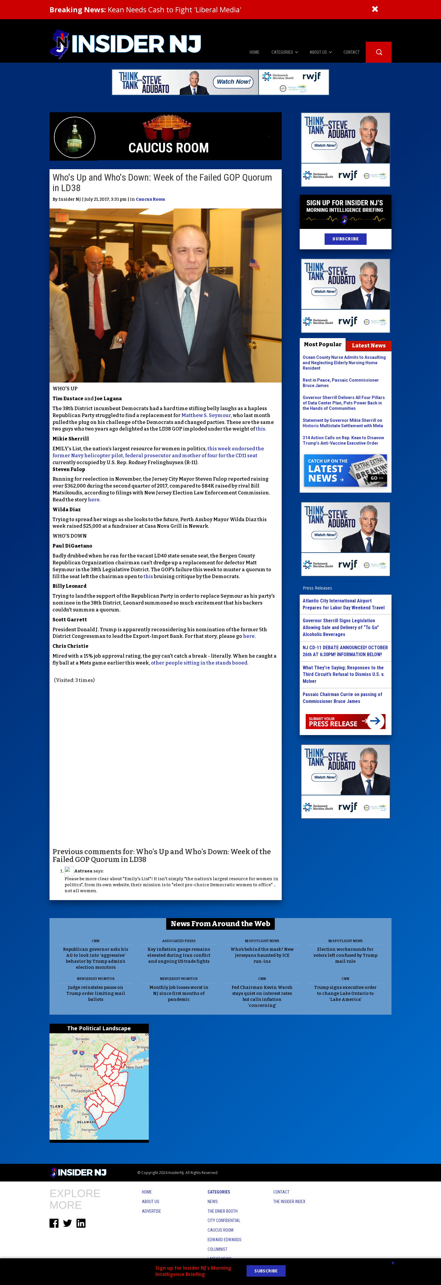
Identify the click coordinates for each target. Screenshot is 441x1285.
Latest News (369, 345)
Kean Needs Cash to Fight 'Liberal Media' (145, 9)
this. (260, 429)
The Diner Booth (223, 1211)
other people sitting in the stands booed (198, 663)
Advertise (151, 1211)
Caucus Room (150, 199)
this (149, 576)
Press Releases (317, 588)
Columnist (217, 1249)
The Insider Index (289, 1201)
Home (147, 1192)
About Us (150, 1201)
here (93, 500)
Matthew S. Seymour (206, 415)
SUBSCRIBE (345, 239)
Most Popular (323, 344)
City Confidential (224, 1220)
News (213, 1201)
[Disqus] (165, 765)
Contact (281, 1192)
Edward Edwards (225, 1239)
